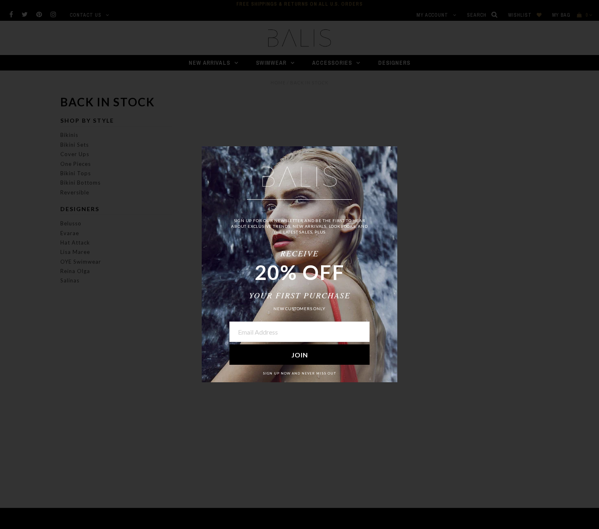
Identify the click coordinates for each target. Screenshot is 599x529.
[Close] (391, 152)
